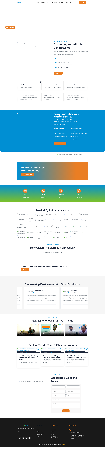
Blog (26, 352)
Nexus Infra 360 (54, 2)
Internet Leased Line (45, 2)
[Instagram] (23, 438)
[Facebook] (20, 438)
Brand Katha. (63, 444)
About (38, 2)
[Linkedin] (29, 438)
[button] (17, 261)
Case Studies (61, 2)
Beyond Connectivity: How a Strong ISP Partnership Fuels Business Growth (28, 357)
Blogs (67, 2)
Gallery (71, 2)
